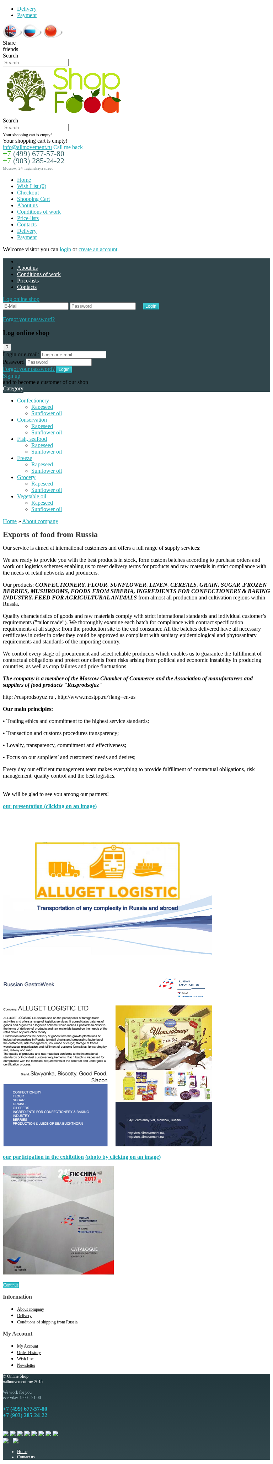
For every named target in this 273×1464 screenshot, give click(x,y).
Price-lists (28, 218)
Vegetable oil (31, 496)
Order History (29, 1352)
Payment (27, 15)
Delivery (27, 9)
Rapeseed (42, 407)
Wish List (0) (31, 186)
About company (40, 521)
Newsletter (26, 1365)
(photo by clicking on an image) (123, 1157)
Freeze (24, 458)
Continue (10, 1285)
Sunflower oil (46, 413)
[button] (21, 299)
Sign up (11, 376)
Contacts (27, 224)
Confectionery (33, 400)
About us (27, 205)
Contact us (26, 1456)
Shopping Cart (33, 199)
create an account (98, 249)
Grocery (26, 477)
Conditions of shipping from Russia (47, 1322)
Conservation (32, 420)
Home (24, 180)
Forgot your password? (29, 319)
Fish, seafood (32, 439)
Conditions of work (39, 212)
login (65, 249)
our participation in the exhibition (43, 1157)
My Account (27, 1346)
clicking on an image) (71, 806)
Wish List (25, 1358)
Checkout (28, 193)
